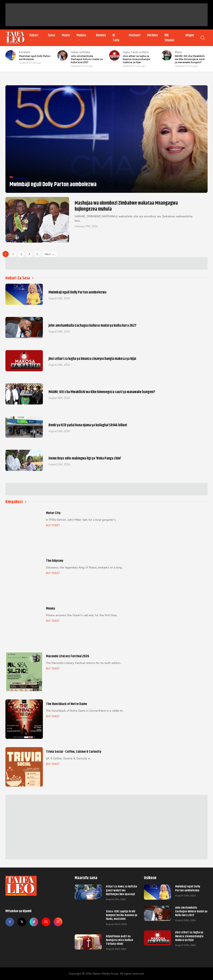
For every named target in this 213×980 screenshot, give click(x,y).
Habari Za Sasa (17, 278)
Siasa (51, 35)
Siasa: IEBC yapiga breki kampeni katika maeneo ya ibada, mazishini (121, 915)
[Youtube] (46, 922)
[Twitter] (21, 922)
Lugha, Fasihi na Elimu (136, 52)
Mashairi (134, 35)
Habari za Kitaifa (80, 52)
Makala (81, 35)
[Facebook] (9, 922)
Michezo (152, 35)
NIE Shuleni (169, 37)
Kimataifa (24, 52)
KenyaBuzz (14, 501)
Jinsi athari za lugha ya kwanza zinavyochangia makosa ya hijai (189, 936)
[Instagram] (58, 922)
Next (49, 254)
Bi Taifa (116, 37)
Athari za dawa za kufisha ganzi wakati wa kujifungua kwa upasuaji (121, 890)
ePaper (189, 35)
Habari (33, 35)
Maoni (66, 35)
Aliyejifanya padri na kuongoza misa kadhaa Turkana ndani (119, 940)
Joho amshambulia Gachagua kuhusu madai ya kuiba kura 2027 (191, 911)
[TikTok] (34, 922)
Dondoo (101, 35)
